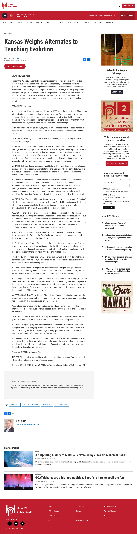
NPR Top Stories (61, 405)
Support (79, 516)
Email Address (108, 182)
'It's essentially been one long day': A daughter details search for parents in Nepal (118, 259)
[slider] (14, 15)
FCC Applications (110, 506)
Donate (129, 5)
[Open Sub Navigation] (15, 22)
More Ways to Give (82, 521)
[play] (5, 15)
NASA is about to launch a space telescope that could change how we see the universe (117, 271)
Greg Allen (15, 58)
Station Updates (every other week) (116, 191)
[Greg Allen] (9, 425)
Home (4, 22)
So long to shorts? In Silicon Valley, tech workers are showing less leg (118, 248)
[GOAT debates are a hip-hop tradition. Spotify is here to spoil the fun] (18, 482)
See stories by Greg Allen (27, 424)
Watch (49, 22)
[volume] (11, 15)
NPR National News (31, 405)
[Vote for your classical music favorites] (117, 116)
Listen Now (117, 91)
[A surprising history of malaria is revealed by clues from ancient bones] (18, 459)
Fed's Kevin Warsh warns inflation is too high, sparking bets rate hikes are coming (119, 237)
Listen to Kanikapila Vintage (116, 72)
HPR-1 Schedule (53, 511)
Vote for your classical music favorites (116, 139)
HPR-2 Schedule (53, 516)
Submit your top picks (117, 163)
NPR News (8, 33)
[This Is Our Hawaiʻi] (117, 297)
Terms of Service (110, 511)
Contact (78, 511)
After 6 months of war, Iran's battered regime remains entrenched (115, 225)
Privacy (106, 516)
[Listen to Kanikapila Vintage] (117, 50)
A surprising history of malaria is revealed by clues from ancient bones (81, 455)
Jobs (49, 521)
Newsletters (80, 506)
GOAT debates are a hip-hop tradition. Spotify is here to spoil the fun (79, 478)
